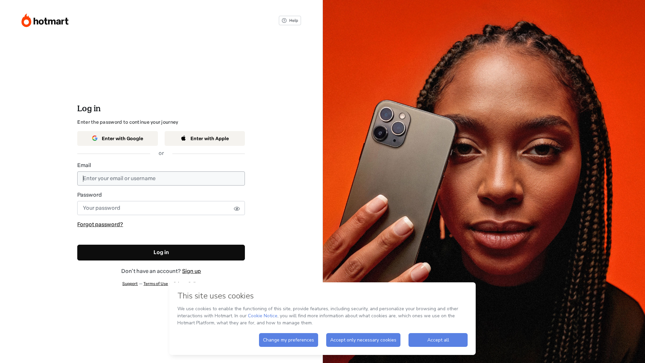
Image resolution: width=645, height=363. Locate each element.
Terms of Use (155, 283)
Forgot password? (100, 224)
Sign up (191, 271)
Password (89, 195)
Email (84, 165)
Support (130, 283)
